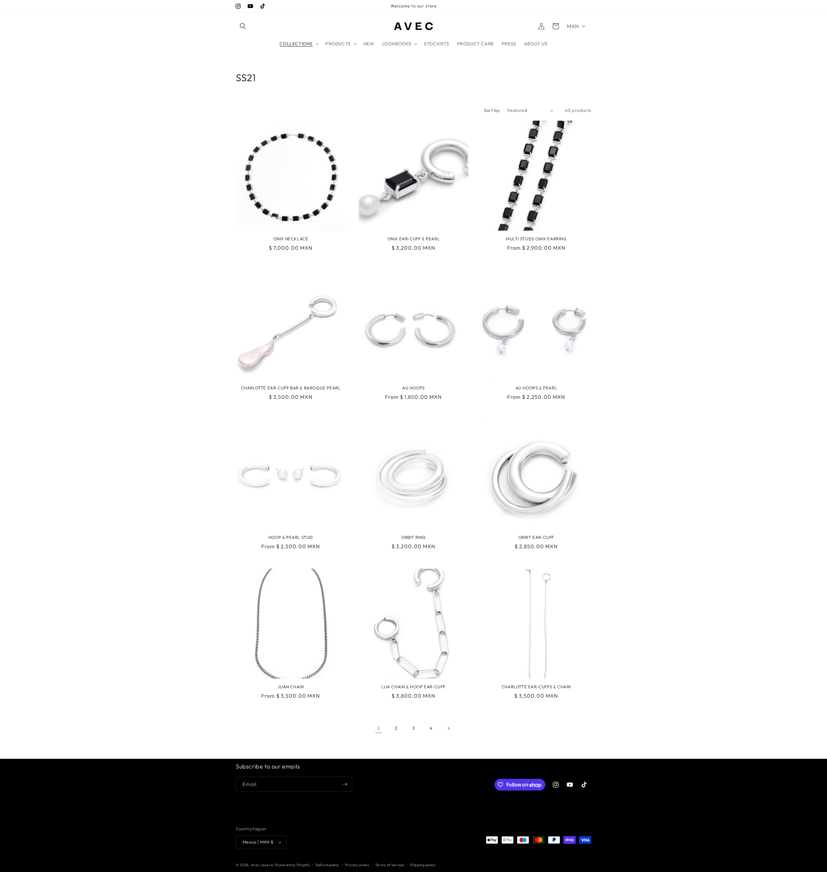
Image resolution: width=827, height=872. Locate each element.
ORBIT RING (413, 537)
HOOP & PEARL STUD (290, 537)
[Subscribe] (345, 784)
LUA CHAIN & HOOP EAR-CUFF (413, 686)
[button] (243, 26)
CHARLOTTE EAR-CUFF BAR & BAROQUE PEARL (291, 387)
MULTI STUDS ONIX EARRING (536, 238)
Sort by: (492, 110)
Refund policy (327, 865)
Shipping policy (423, 865)
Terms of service (389, 865)
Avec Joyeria (262, 865)
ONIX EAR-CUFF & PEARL (413, 238)
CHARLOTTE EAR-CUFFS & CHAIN (536, 686)
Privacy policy (357, 865)
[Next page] (448, 728)
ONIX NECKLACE (291, 238)
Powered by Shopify (292, 865)
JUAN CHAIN (290, 686)
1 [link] (379, 728)
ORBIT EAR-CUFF (536, 537)
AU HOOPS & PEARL (536, 387)
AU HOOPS (413, 387)
